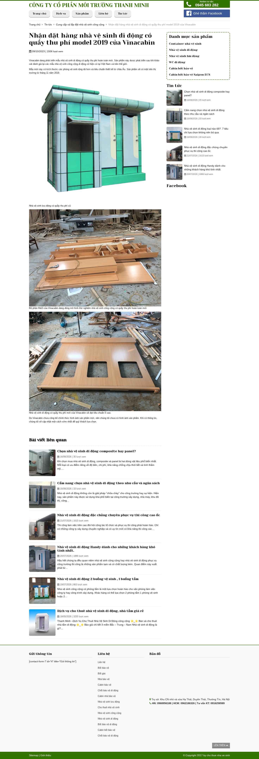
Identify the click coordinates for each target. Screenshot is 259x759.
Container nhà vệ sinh (185, 43)
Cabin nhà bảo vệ (107, 696)
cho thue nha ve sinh (218, 755)
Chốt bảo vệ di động (108, 690)
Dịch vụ (61, 13)
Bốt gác (102, 673)
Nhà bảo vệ (103, 679)
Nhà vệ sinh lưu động (184, 56)
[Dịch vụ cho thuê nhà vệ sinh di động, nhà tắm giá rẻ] (42, 622)
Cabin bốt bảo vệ (181, 68)
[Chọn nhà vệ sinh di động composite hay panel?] (42, 463)
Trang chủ (39, 13)
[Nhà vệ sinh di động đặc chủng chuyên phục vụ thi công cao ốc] (42, 526)
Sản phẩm (82, 13)
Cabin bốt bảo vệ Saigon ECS (189, 74)
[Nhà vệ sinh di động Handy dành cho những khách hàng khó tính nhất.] (42, 558)
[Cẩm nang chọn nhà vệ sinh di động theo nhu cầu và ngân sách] (42, 495)
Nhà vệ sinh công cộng (109, 713)
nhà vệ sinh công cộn (66, 64)
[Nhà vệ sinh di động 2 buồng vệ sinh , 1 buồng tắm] (42, 590)
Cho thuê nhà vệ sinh (108, 707)
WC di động (177, 62)
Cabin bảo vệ (104, 684)
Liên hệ (103, 13)
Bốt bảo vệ (103, 668)
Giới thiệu (45, 755)
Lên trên (220, 745)
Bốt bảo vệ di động (107, 724)
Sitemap (33, 755)
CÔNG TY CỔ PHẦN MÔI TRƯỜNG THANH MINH (89, 5)
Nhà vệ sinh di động (183, 50)
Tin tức (122, 13)
